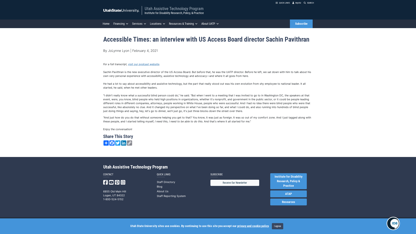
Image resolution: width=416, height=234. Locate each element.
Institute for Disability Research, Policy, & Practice (174, 13)
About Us (162, 191)
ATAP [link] (288, 194)
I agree (277, 226)
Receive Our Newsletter (235, 182)
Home (106, 23)
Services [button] (137, 23)
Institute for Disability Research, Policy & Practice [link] (288, 181)
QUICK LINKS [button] (284, 3)
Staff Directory (166, 182)
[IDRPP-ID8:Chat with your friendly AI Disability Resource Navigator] (393, 223)
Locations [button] (156, 23)
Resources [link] (288, 202)
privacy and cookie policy (252, 226)
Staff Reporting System (171, 196)
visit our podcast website (143, 64)
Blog (159, 186)
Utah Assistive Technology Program (174, 8)
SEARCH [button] (310, 3)
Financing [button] (119, 23)
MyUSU (298, 3)
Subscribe (301, 24)
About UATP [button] (208, 23)
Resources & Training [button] (181, 23)
